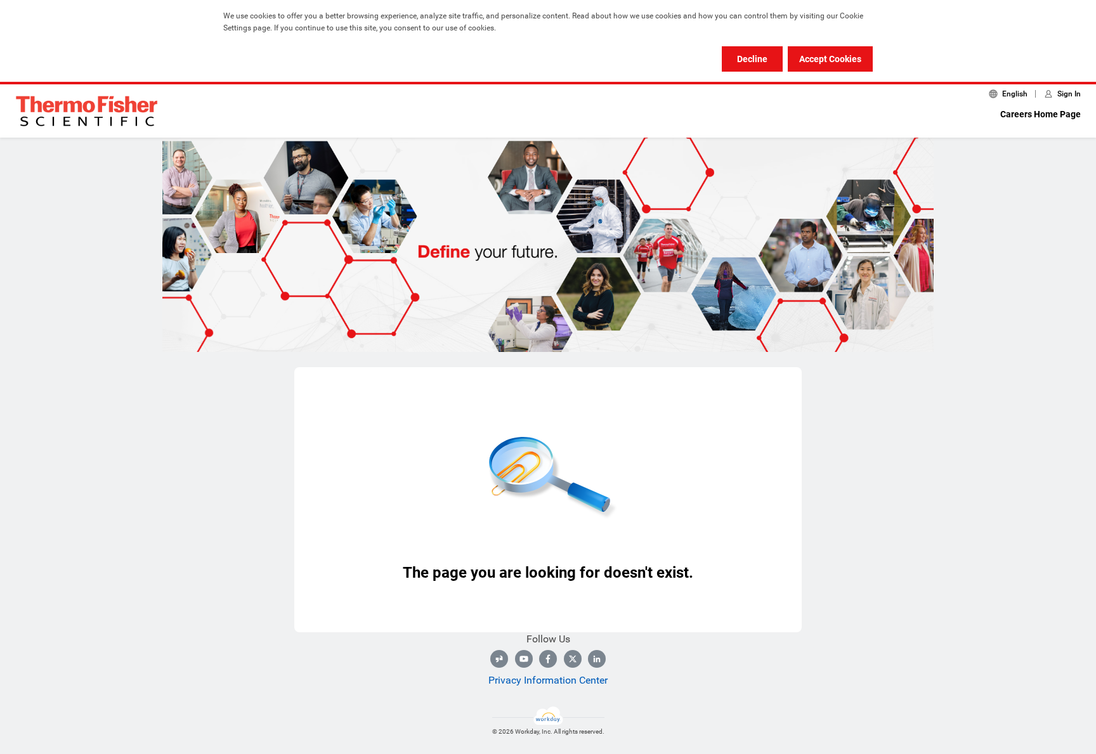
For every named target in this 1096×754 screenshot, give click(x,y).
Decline (752, 59)
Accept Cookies (830, 59)
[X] (573, 659)
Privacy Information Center (548, 680)
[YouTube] (524, 659)
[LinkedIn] (597, 659)
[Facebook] (548, 659)
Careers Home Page (1040, 114)
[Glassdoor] (499, 659)
